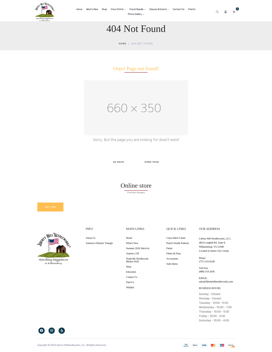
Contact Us (131, 277)
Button (50, 207)
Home (122, 43)
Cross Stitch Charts (175, 238)
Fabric (169, 248)
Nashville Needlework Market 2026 (137, 260)
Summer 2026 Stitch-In (137, 248)
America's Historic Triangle (99, 243)
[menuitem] (79, 9)
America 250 (132, 253)
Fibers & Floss (173, 253)
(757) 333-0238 (207, 261)
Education (131, 272)
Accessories (172, 258)
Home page (151, 162)
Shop (128, 266)
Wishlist (130, 287)
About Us (90, 238)
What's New (132, 243)
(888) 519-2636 (207, 271)
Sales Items (172, 264)
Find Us (130, 282)
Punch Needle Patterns (177, 243)
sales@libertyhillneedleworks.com (216, 281)
